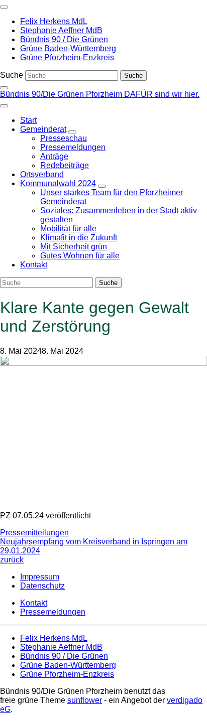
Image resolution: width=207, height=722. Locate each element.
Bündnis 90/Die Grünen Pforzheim (62, 94)
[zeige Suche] (4, 87)
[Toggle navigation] (4, 7)
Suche (11, 75)
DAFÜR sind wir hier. (161, 94)
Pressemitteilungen (34, 532)
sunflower (84, 700)
